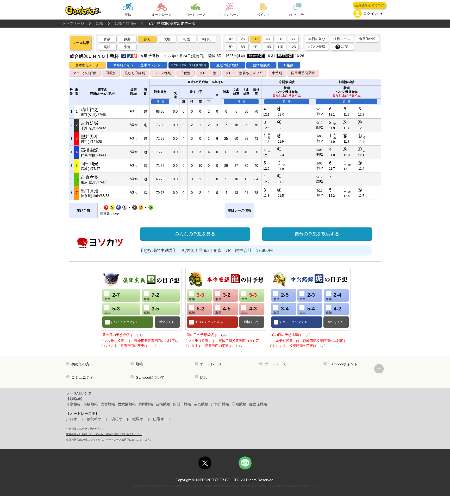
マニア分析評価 (84, 73)
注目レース (341, 39)
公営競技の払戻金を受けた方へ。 (85, 428)
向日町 (207, 39)
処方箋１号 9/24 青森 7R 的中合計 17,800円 (216, 250)
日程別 (185, 73)
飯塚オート (141, 419)
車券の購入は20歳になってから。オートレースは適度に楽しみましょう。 (109, 439)
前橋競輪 (90, 404)
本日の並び (316, 39)
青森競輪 (73, 404)
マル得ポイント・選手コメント (137, 65)
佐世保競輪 (258, 404)
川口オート (75, 419)
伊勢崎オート (98, 419)
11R (280, 47)
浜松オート (120, 419)
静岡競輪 (146, 404)
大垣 (167, 39)
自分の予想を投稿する (317, 233)
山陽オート (162, 419)
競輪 (99, 23)
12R (293, 47)
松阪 (186, 39)
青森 (107, 39)
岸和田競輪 (220, 404)
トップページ (73, 23)
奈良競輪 (201, 404)
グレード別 (207, 73)
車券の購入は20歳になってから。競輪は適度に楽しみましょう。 (104, 434)
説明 (342, 47)
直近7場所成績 (227, 65)
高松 (107, 47)
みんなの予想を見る (195, 233)
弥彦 (127, 39)
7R (230, 47)
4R (268, 39)
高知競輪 (239, 404)
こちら (138, 335)
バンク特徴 (316, 47)
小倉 (127, 47)
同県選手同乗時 (303, 73)
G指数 (288, 65)
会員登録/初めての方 (369, 5)
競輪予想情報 (126, 23)
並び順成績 (261, 65)
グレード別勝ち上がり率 (244, 73)
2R (243, 39)
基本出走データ (87, 65)
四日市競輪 (182, 404)
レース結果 (80, 43)
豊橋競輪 (163, 404)
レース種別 (162, 73)
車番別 (277, 73)
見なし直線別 (135, 73)
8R (243, 47)
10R (268, 47)
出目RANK (367, 39)
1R (230, 39)
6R (293, 39)
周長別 (110, 73)
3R (255, 39)
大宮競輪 (108, 404)
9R (255, 47)
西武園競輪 (127, 404)
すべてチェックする (124, 322)
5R (280, 39)
